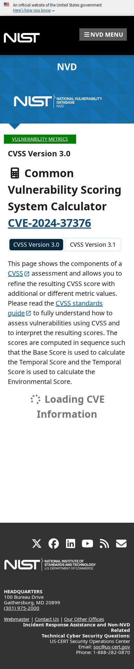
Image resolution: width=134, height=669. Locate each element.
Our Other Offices (84, 619)
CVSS (15, 273)
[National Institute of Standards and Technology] (50, 567)
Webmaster (17, 619)
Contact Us (47, 619)
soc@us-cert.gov (111, 646)
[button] (103, 34)
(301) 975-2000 (21, 608)
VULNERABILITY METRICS (40, 139)
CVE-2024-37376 (49, 222)
